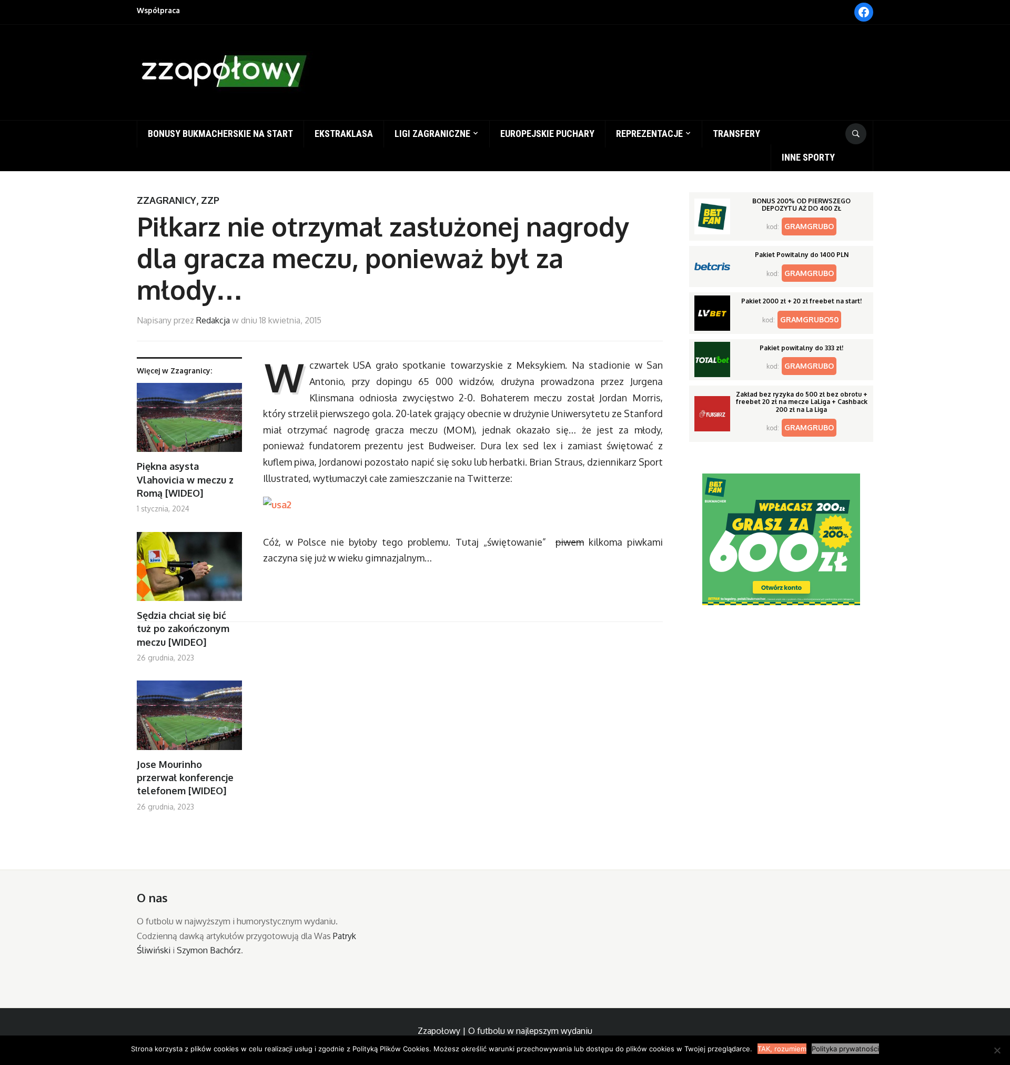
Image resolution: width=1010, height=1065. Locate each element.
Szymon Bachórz (209, 950)
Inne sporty (808, 157)
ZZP (210, 200)
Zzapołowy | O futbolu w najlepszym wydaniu (505, 1030)
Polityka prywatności (845, 1048)
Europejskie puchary (547, 133)
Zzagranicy (166, 200)
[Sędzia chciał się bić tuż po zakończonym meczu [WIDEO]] (189, 570)
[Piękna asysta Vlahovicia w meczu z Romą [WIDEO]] (189, 421)
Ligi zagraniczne (432, 133)
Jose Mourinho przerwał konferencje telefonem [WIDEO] (185, 777)
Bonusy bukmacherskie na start (220, 133)
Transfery (736, 133)
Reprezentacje (649, 133)
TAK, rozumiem (782, 1048)
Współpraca (158, 10)
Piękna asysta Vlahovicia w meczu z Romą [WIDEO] (185, 479)
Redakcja (213, 320)
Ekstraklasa (344, 133)
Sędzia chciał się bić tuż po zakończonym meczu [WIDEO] (183, 628)
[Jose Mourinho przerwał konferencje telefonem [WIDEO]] (189, 719)
